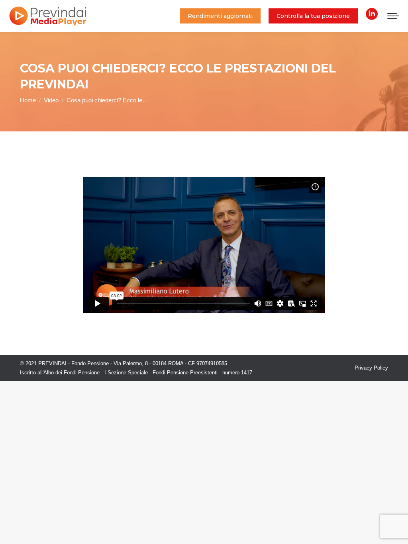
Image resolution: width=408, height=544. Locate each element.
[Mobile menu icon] (393, 16)
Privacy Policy (371, 368)
